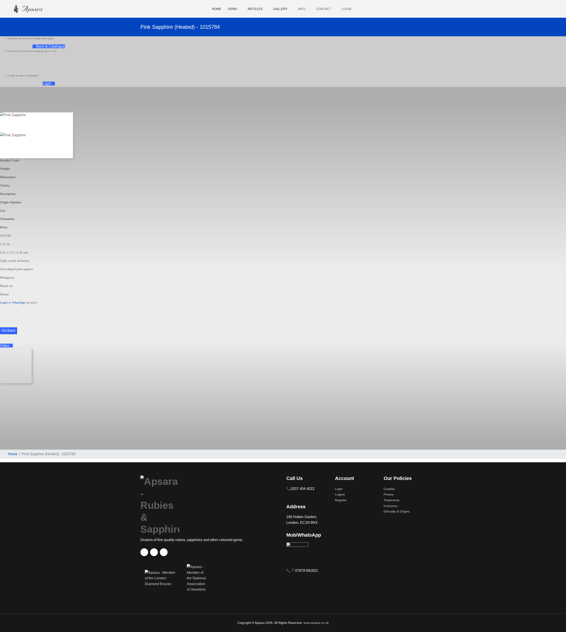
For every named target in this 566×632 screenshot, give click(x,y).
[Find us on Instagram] (164, 552)
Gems (232, 9)
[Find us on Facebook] (144, 552)
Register (341, 500)
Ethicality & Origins (397, 511)
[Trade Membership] (161, 581)
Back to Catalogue (50, 46)
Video (5, 345)
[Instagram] (552, 9)
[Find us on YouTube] (154, 552)
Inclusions (391, 506)
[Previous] (1, 155)
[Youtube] (544, 9)
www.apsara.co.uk (316, 622)
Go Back (8, 330)
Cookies (389, 489)
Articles (255, 9)
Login (47, 83)
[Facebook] (537, 9)
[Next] (4, 155)
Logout (340, 494)
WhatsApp (18, 302)
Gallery (280, 9)
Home (216, 9)
